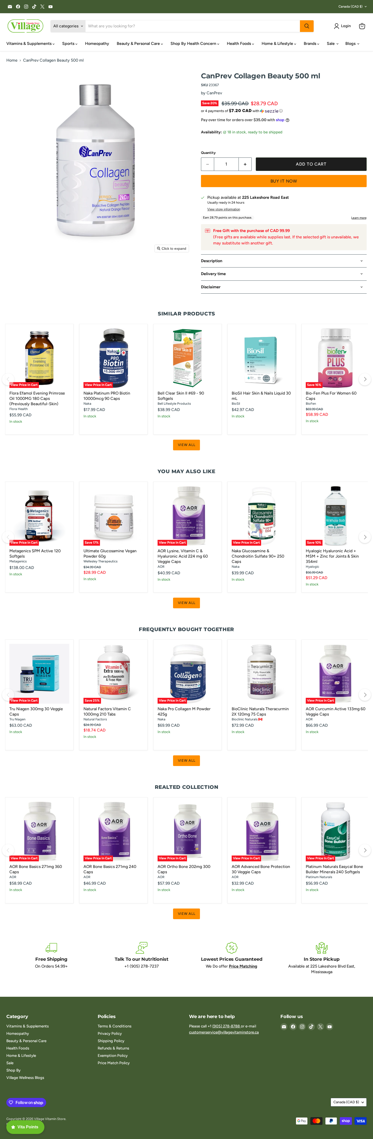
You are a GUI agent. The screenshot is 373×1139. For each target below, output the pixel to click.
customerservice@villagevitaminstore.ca (224, 1032)
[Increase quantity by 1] (245, 164)
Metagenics (18, 561)
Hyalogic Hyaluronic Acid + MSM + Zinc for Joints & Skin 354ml (332, 556)
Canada (350, 6)
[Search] (307, 26)
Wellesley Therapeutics (100, 561)
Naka (87, 403)
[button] (343, 26)
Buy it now (283, 181)
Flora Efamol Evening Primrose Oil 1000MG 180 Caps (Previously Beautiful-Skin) (37, 398)
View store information (223, 209)
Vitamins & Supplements (29, 43)
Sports (68, 43)
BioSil (236, 403)
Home (12, 60)
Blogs (351, 43)
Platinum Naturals (319, 877)
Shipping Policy (111, 1041)
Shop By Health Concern (194, 43)
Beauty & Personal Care (139, 43)
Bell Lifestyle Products (174, 403)
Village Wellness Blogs (25, 1077)
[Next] (365, 379)
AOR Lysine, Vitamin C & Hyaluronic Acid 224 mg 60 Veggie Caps (183, 556)
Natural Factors (95, 719)
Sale (331, 43)
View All (186, 445)
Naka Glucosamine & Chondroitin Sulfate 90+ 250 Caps (258, 556)
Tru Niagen (17, 719)
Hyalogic (312, 566)
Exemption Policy (113, 1055)
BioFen (311, 403)
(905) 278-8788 (226, 1026)
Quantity (208, 153)
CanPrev (214, 93)
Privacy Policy (110, 1033)
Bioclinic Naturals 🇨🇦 (247, 719)
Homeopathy (97, 43)
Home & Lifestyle (278, 43)
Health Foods (239, 43)
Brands (310, 43)
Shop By (13, 1070)
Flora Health (18, 409)
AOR (161, 566)
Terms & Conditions (114, 1026)
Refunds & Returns (113, 1048)
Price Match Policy (114, 1063)
